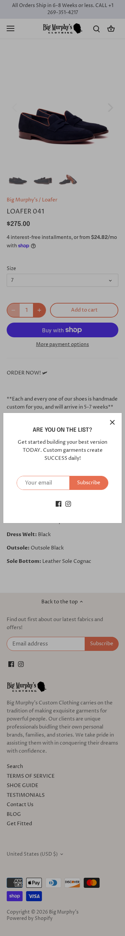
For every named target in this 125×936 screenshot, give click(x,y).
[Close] (112, 422)
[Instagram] (68, 503)
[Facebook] (58, 503)
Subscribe (88, 482)
